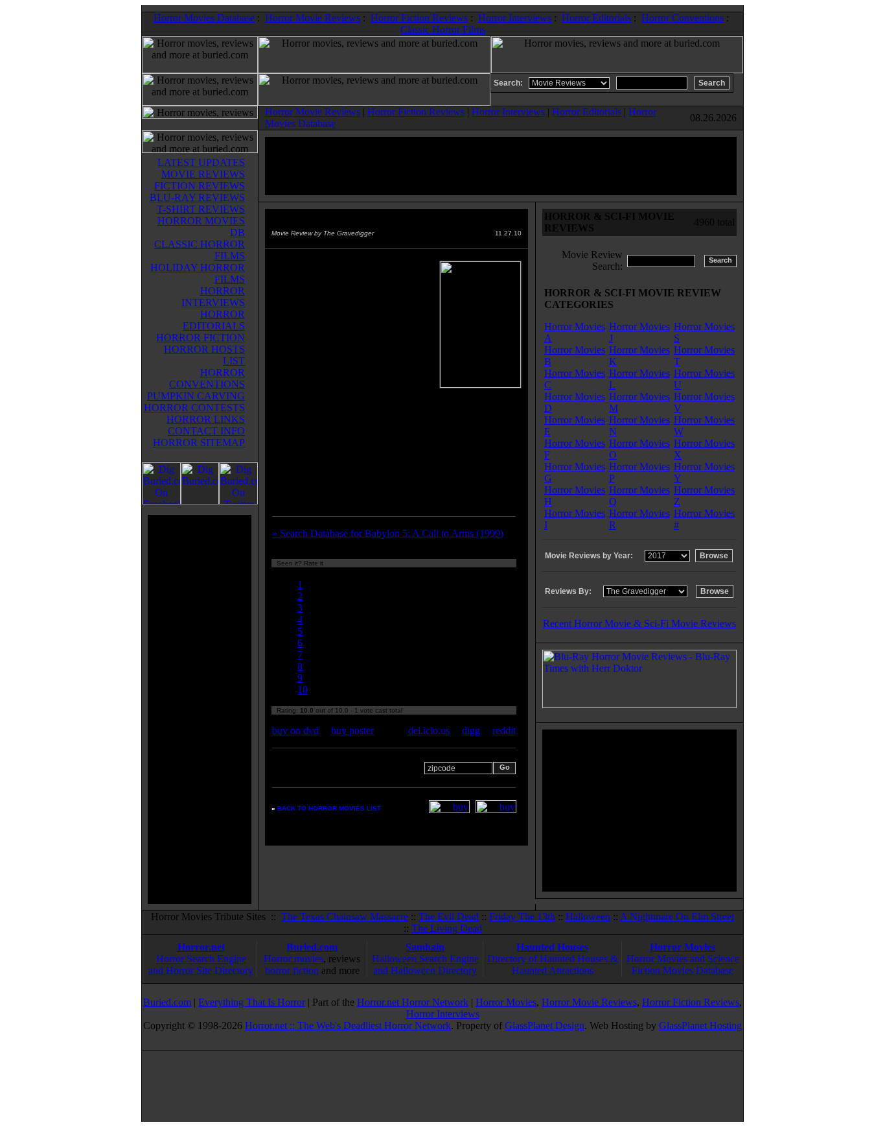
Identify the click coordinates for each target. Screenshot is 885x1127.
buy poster (352, 730)
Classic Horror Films (442, 29)
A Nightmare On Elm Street (677, 916)
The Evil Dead (449, 916)
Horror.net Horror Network (412, 1002)
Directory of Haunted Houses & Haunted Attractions (552, 964)
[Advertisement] (199, 709)
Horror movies (293, 958)
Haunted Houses (552, 947)
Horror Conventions (682, 17)
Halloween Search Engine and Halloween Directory (425, 964)
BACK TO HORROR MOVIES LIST (329, 808)
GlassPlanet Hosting (700, 1025)
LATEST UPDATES (201, 162)
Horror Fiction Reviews (419, 17)
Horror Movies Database (204, 17)
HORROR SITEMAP (199, 442)
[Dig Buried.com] (200, 500)
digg (471, 730)
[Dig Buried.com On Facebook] (161, 500)
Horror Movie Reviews (312, 17)
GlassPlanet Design (544, 1025)
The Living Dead (446, 928)
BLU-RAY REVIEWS (197, 197)
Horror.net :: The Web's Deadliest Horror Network (348, 1025)
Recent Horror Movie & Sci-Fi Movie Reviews (639, 623)
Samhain (425, 947)
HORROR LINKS (206, 419)
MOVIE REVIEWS (203, 174)
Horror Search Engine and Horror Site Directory (200, 964)
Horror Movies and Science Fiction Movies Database (682, 964)
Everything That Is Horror (251, 1002)
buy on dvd (295, 730)
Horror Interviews (514, 17)
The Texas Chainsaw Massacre (344, 916)
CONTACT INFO (206, 430)
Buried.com (312, 947)
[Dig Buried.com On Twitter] (238, 500)
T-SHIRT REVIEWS (201, 209)
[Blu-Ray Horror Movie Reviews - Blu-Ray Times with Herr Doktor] (639, 704)
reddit (504, 730)
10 (302, 689)
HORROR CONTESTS (194, 407)
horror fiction (292, 970)
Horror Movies (682, 947)
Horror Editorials (596, 17)
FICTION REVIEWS (199, 185)
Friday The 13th (522, 916)
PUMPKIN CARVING (196, 395)
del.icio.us (429, 730)
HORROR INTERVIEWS (213, 296)
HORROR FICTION (200, 337)
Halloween (588, 916)
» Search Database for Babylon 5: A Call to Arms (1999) (387, 533)
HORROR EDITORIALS (214, 320)
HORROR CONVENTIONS (207, 378)
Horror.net (201, 947)
